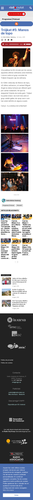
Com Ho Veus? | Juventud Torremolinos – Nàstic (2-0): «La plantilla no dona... (5, 227)
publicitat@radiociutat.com (16, 392)
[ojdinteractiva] (16, 346)
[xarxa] (16, 319)
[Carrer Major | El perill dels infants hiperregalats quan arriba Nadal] (16, 241)
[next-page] (18, 262)
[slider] (28, 44)
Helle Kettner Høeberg (9, 37)
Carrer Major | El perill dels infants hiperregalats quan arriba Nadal (16, 251)
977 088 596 (17, 380)
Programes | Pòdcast (11, 19)
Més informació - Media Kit (16, 394)
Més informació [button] (8, 490)
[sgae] (16, 333)
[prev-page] (15, 262)
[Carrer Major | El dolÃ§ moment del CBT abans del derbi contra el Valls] (6, 241)
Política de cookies (6, 363)
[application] (16, 44)
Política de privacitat (7, 360)
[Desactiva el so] (24, 44)
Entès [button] (16, 495)
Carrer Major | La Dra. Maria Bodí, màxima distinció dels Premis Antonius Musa (16, 228)
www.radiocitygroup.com (22, 431)
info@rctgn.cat (16, 382)
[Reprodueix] (3, 44)
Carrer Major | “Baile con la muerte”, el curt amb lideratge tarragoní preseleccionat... (27, 228)
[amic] (16, 326)
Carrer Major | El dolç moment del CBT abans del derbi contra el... (5, 251)
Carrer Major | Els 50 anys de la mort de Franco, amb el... (26, 250)
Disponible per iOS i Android (16, 404)
